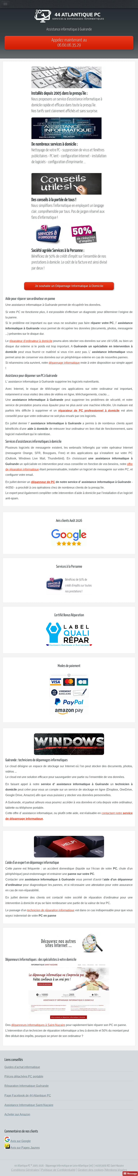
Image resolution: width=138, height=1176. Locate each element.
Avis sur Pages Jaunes (25, 1147)
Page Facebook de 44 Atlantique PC (27, 1095)
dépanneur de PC (43, 481)
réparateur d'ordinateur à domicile (30, 340)
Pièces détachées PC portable (23, 1076)
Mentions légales (116, 1170)
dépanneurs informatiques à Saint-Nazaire (38, 1025)
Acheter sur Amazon (17, 1114)
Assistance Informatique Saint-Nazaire (28, 1105)
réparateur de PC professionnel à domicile (88, 410)
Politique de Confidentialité (58, 1170)
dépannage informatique (64, 362)
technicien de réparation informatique (50, 910)
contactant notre (112, 813)
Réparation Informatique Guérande (26, 1085)
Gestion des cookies (91, 1170)
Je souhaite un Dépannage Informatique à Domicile (69, 286)
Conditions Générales (25, 1170)
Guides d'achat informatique (22, 1067)
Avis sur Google (20, 1141)
